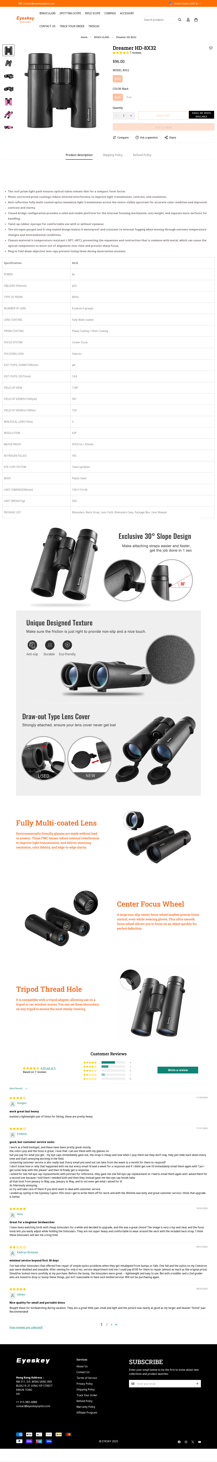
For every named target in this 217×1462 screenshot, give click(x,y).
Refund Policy (84, 1401)
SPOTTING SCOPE (70, 13)
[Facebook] (179, 1442)
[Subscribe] (197, 1383)
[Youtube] (199, 1442)
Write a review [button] (178, 1070)
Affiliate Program (86, 1412)
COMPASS (110, 13)
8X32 (119, 79)
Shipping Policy (85, 1389)
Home (84, 37)
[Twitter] (192, 1442)
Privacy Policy (84, 1384)
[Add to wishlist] (210, 48)
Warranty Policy (85, 1407)
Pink (130, 98)
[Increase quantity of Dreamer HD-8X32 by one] (131, 115)
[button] (121, 53)
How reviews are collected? (26, 1327)
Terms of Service (86, 1378)
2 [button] (107, 1324)
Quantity (118, 108)
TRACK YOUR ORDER (72, 26)
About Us (82, 1366)
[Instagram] (186, 1442)
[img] (17, 1098)
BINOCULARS (48, 13)
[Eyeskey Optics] (25, 19)
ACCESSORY (127, 13)
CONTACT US (47, 26)
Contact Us (83, 1372)
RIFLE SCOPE (92, 13)
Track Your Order (86, 1395)
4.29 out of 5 (48, 1068)
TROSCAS (93, 26)
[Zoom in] (97, 51)
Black (119, 98)
